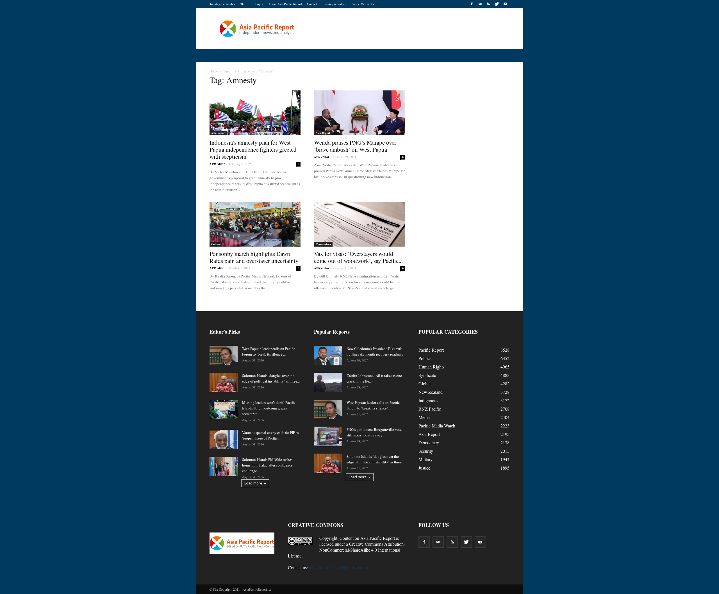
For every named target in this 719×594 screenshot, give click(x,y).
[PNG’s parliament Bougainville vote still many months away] (328, 436)
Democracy (428, 442)
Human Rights (431, 367)
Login (259, 4)
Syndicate (427, 375)
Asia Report (218, 133)
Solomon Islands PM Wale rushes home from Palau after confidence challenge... (267, 465)
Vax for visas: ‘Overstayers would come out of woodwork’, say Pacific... (358, 257)
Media (424, 417)
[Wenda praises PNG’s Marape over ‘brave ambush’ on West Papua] (359, 112)
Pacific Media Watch (436, 426)
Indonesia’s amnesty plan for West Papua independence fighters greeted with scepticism (253, 149)
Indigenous (428, 400)
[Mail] (480, 4)
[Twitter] (497, 4)
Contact (312, 4)
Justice (424, 468)
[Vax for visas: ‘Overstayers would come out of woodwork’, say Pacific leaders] (359, 224)
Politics (424, 358)
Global (424, 383)
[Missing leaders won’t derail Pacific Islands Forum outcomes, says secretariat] (224, 409)
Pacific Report (431, 350)
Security (425, 451)
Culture (215, 244)
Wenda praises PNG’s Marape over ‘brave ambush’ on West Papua (355, 145)
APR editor (217, 164)
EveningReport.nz (334, 4)
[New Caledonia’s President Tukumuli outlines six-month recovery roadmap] (328, 355)
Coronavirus (323, 244)
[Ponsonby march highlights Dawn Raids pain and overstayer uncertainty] (255, 224)
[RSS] (488, 4)
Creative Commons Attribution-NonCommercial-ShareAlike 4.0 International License (346, 550)
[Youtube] (505, 4)
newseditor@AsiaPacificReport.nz (339, 567)
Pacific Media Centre (364, 4)
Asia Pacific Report (377, 538)
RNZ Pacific (429, 409)
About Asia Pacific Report (285, 4)
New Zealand (430, 392)
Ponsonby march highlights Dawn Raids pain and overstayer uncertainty (254, 257)
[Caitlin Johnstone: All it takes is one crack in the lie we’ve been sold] (328, 382)
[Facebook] (471, 4)
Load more (253, 483)
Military (425, 459)
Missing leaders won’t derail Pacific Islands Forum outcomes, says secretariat (268, 408)
